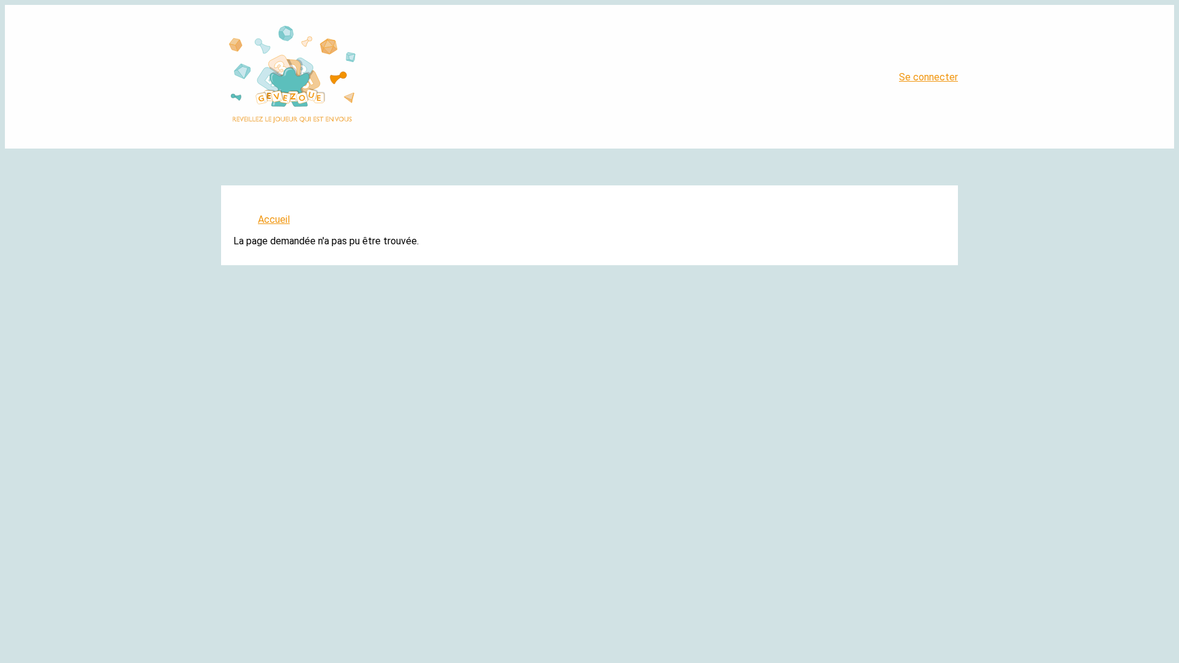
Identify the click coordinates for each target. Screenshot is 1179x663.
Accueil (274, 219)
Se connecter (928, 77)
